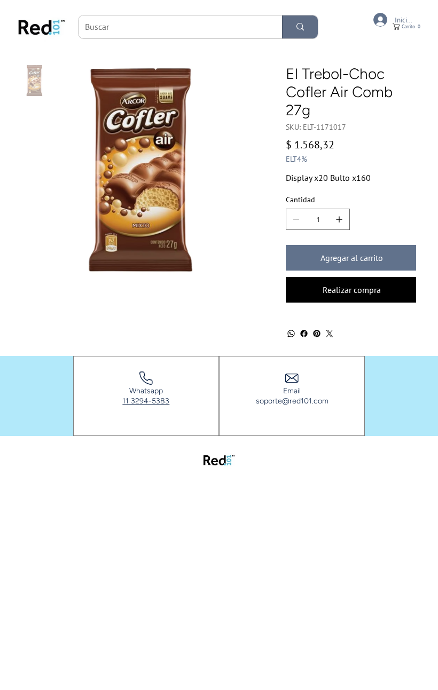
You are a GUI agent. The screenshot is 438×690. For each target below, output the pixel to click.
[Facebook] (304, 333)
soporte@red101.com (292, 401)
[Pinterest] (316, 333)
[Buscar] (300, 26)
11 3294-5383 (145, 401)
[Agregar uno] (339, 219)
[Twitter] (329, 333)
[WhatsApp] (291, 333)
